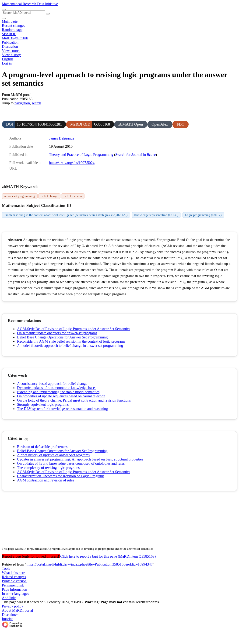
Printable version (14, 581)
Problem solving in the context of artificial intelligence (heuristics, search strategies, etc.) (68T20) (65, 215)
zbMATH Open (130, 124)
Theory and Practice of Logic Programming (81, 155)
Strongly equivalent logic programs (43, 404)
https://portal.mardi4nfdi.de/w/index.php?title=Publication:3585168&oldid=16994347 (90, 564)
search (36, 103)
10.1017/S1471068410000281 (39, 124)
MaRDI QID (80, 124)
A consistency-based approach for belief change (52, 383)
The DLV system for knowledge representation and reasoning (62, 409)
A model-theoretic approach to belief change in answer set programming (70, 346)
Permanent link (13, 585)
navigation (22, 103)
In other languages (15, 594)
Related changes (14, 577)
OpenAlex (159, 124)
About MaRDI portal (17, 610)
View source (11, 51)
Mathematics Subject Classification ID (36, 205)
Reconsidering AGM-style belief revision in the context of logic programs (71, 341)
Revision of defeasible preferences (42, 447)
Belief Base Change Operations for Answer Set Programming (62, 337)
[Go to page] (48, 13)
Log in (7, 63)
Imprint (7, 619)
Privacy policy (12, 606)
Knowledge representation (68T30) (156, 215)
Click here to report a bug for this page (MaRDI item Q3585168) (108, 556)
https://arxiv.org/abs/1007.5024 (72, 163)
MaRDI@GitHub (15, 38)
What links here (13, 573)
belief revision (73, 196)
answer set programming (19, 196)
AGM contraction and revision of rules (45, 480)
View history (11, 55)
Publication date (21, 146)
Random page (12, 30)
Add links (9, 598)
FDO (180, 124)
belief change (49, 196)
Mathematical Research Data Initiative (30, 4)
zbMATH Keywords (20, 186)
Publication (10, 42)
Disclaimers (10, 615)
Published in (18, 155)
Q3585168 (102, 124)
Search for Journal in (135, 155)
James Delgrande (61, 138)
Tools (6, 568)
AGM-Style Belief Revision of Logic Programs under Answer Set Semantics (73, 329)
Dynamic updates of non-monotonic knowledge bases (56, 388)
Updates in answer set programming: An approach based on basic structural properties (80, 459)
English (7, 59)
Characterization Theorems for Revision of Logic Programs (60, 476)
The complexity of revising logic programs (48, 468)
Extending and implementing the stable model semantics (58, 392)
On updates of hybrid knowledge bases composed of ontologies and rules (71, 463)
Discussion (10, 46)
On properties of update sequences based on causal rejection (61, 396)
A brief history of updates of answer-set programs (53, 455)
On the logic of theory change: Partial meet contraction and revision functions (74, 400)
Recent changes (13, 25)
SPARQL (9, 34)
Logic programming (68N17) (203, 215)
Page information (14, 589)
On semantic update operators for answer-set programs (57, 333)
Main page (10, 21)
